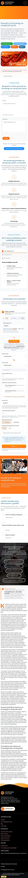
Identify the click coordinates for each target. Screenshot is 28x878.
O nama (3, 820)
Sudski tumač (4, 846)
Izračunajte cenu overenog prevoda (14, 148)
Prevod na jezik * (5, 362)
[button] (25, 3)
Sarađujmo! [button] (9, 809)
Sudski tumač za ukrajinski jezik (13, 561)
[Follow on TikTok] (8, 856)
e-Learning (3, 826)
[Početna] (1, 70)
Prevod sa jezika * (5, 353)
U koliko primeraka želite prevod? (8, 410)
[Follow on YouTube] (11, 856)
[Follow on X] (14, 856)
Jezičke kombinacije (19, 43)
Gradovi (14, 47)
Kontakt (3, 866)
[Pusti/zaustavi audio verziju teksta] (2, 76)
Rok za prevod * (5, 400)
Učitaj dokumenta (14, 341)
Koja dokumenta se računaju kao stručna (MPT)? (15, 396)
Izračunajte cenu (6, 43)
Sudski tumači (7, 70)
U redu (3, 876)
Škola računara (4, 834)
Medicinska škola (5, 838)
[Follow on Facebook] (2, 856)
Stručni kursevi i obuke (6, 832)
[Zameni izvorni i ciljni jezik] (14, 360)
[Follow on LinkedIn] (17, 856)
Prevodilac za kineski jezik (13, 571)
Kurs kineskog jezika (13, 575)
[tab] (6, 318)
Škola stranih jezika (5, 836)
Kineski (4, 100)
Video (21, 47)
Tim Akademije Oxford (6, 822)
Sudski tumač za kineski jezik (19, 70)
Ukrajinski (4, 119)
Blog (2, 824)
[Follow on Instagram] (5, 856)
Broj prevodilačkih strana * (7, 373)
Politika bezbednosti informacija (9, 864)
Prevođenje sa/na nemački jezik (8, 848)
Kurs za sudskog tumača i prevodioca (13, 580)
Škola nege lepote (5, 840)
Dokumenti (5, 47)
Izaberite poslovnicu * (7, 323)
